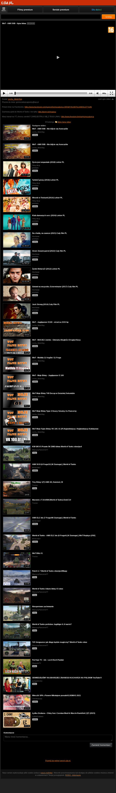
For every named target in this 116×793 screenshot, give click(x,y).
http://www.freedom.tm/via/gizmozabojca (77, 117)
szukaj (108, 16)
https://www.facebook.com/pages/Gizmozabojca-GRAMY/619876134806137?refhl (58, 107)
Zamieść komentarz (101, 745)
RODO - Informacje (73, 775)
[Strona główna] (7, 3)
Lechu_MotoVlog (15, 99)
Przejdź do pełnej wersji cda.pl (58, 761)
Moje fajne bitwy (64, 122)
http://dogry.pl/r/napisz (47, 112)
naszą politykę (46, 773)
